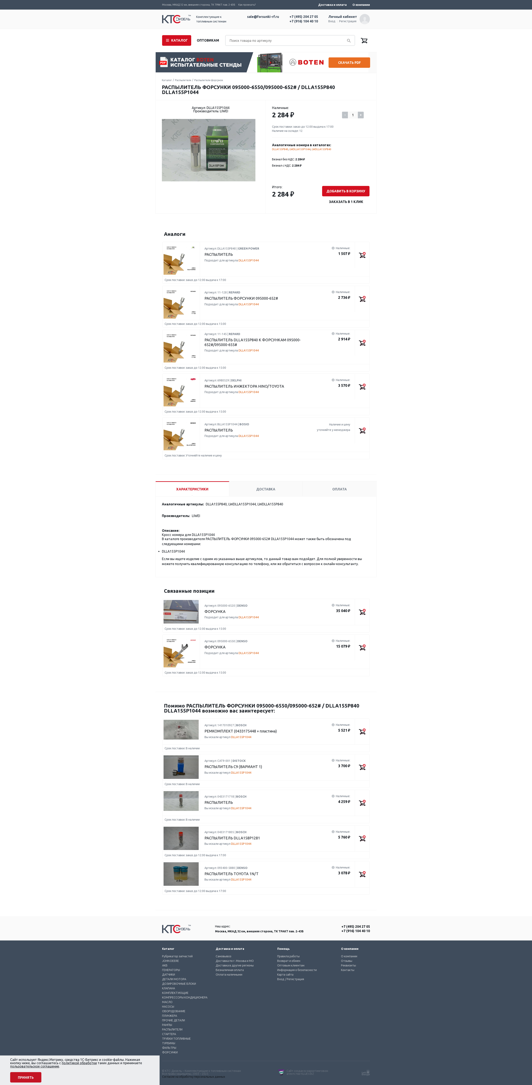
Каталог (167, 80)
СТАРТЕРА (169, 1034)
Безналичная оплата (230, 970)
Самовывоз (223, 956)
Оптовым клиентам (290, 965)
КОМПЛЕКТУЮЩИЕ (175, 993)
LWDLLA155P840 (321, 149)
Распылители (183, 80)
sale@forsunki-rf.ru (263, 16)
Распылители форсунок (208, 80)
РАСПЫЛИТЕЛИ (172, 1029)
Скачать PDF (349, 62)
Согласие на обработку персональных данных (193, 1076)
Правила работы (288, 956)
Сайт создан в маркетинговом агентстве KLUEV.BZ (307, 1072)
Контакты (347, 970)
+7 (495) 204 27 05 (303, 16)
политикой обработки (79, 1063)
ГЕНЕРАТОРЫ (171, 970)
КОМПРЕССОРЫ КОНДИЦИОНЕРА (184, 997)
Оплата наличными (229, 974)
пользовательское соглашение (34, 1066)
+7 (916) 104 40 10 (303, 21)
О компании (361, 4)
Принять (26, 1077)
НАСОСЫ (168, 1006)
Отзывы (346, 961)
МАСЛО (167, 1002)
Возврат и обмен (288, 961)
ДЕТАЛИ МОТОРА (174, 979)
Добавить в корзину (345, 191)
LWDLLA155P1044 (299, 149)
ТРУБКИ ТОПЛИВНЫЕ (176, 1038)
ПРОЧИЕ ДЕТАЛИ (173, 1020)
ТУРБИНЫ (168, 1043)
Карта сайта (285, 974)
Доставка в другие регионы (235, 965)
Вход (331, 21)
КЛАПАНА (168, 988)
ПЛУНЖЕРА (169, 1015)
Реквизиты (348, 965)
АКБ (164, 965)
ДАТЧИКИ (168, 974)
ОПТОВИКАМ (208, 40)
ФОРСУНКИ (170, 1052)
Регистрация (347, 21)
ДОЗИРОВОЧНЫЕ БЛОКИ (179, 983)
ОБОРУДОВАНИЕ (173, 1011)
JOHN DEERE (170, 961)
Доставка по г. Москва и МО (235, 961)
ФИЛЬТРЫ (169, 1047)
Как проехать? (247, 4)
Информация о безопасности (297, 970)
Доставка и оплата (332, 4)
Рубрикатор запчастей (177, 956)
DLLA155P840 (280, 149)
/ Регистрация (294, 979)
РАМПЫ (167, 1025)
